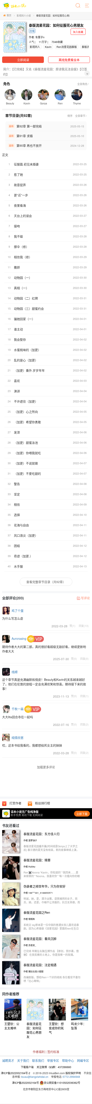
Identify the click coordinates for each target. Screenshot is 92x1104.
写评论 (85, 598)
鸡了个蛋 (18, 610)
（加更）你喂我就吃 (27, 453)
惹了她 (18, 174)
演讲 (17, 391)
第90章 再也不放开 (29, 145)
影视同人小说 (24, 15)
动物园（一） (23, 277)
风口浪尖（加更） (26, 535)
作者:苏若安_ (30, 945)
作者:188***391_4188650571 (38, 892)
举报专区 (53, 1060)
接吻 (17, 226)
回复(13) (84, 625)
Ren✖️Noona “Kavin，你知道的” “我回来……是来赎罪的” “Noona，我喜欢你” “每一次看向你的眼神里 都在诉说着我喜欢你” (52, 875)
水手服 (18, 566)
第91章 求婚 (24, 136)
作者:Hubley (29, 866)
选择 (17, 515)
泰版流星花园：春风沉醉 (40, 938)
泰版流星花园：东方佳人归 (41, 834)
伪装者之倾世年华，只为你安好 (44, 886)
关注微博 (42, 1067)
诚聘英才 (8, 1060)
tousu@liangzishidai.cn (34, 1076)
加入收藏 (78, 32)
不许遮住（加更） (26, 401)
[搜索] (78, 6)
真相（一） (21, 288)
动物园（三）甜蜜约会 (29, 308)
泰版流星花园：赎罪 (37, 860)
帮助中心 (68, 1060)
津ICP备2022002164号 (25, 1082)
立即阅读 (23, 60)
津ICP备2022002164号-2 (15, 1073)
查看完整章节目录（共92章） (46, 582)
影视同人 (35, 47)
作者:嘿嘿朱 (29, 919)
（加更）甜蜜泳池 (26, 442)
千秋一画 (18, 709)
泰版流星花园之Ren (37, 912)
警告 (17, 484)
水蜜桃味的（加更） (27, 350)
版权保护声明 (73, 1073)
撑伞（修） (21, 246)
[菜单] (87, 6)
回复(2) (84, 724)
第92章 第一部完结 (29, 126)
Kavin (48, 47)
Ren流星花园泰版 (66, 47)
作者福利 (39, 1051)
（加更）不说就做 (26, 463)
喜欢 (17, 381)
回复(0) (84, 658)
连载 (32, 31)
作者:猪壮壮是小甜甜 (33, 971)
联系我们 (38, 1060)
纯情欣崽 (18, 737)
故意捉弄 (20, 185)
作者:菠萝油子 (30, 840)
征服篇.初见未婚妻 (26, 164)
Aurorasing (19, 638)
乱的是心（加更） (26, 360)
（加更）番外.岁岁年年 (29, 370)
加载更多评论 (46, 767)
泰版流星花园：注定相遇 (40, 965)
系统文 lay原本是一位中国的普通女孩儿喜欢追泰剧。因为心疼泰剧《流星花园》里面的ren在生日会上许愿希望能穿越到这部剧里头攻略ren (51, 928)
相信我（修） (23, 257)
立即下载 (82, 814)
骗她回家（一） (24, 319)
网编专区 (83, 1060)
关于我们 (23, 1060)
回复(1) (84, 696)
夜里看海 (20, 205)
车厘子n (40, 37)
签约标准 (53, 1051)
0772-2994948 (71, 1076)
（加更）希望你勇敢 (27, 422)
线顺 (15, 672)
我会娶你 (20, 339)
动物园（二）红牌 (26, 298)
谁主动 (18, 329)
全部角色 (82, 84)
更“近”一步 (21, 195)
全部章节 (80, 116)
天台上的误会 (23, 216)
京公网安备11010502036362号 (62, 1082)
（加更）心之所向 (26, 411)
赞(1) (72, 625)
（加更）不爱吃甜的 (27, 473)
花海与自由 (21, 525)
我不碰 (18, 236)
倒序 (70, 116)
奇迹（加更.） (23, 556)
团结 (17, 546)
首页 (9, 15)
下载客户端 (27, 1067)
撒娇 (17, 267)
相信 (17, 504)
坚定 (17, 494)
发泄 (17, 432)
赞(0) (74, 658)
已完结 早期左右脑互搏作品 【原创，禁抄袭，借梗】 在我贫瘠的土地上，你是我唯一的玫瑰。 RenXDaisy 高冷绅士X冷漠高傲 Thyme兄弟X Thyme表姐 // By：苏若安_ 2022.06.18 (51, 956)
